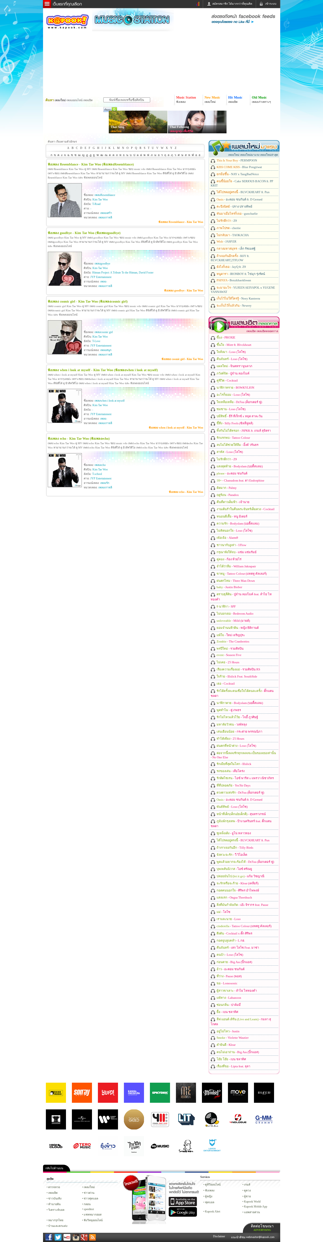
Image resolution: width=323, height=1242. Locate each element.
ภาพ (78, 1172)
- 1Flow (231, 545)
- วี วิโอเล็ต (231, 854)
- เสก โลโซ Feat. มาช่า (237, 947)
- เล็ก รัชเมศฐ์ (235, 248)
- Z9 (226, 220)
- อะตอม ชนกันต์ (231, 473)
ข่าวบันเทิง (54, 1198)
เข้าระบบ (270, 3)
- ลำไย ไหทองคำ (236, 990)
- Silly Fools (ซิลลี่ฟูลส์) (234, 423)
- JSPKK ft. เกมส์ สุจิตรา (243, 430)
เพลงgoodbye (102, 263)
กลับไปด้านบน (54, 1168)
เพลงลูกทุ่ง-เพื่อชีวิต (181, 131)
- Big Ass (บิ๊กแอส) (234, 962)
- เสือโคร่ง (230, 771)
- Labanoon (228, 997)
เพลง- (103, 281)
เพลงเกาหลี (105, 217)
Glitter (267, 1172)
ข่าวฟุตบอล (91, 1198)
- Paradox (227, 495)
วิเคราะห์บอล (56, 1210)
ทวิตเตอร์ (149, 1172)
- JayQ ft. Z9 (231, 267)
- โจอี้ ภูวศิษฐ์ (237, 717)
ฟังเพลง (209, 1190)
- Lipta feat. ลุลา (233, 1066)
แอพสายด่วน (252, 1212)
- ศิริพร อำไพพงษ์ (237, 890)
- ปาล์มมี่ (228, 1005)
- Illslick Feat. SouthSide (236, 676)
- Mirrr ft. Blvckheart (233, 345)
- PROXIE (225, 337)
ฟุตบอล (209, 1202)
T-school (97, 474)
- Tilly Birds (234, 847)
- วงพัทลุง (231, 724)
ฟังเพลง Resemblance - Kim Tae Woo (180, 222)
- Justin (228, 1031)
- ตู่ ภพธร (228, 710)
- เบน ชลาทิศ (227, 1012)
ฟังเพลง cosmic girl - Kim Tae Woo (182, 359)
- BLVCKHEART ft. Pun (243, 192)
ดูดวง (247, 1190)
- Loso (228, 919)
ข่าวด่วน (89, 1192)
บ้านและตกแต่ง (57, 1226)
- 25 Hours (227, 662)
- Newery (234, 305)
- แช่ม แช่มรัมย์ (236, 552)
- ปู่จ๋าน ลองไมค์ (232, 373)
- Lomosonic (226, 983)
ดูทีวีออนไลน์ (213, 1184)
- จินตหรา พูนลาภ (234, 366)
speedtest (89, 1209)
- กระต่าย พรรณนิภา (239, 731)
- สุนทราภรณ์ (241, 814)
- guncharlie (237, 213)
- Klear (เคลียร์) (237, 883)
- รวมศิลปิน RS (238, 669)
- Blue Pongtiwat (239, 167)
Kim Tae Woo (100, 199)
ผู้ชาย (247, 1196)
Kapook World (252, 1201)
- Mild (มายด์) (233, 620)
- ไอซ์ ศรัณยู (234, 869)
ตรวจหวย (54, 1187)
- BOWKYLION (235, 387)
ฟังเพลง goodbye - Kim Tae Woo (183, 290)
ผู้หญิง (208, 1196)
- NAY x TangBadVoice (237, 174)
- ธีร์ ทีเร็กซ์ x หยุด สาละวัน (239, 416)
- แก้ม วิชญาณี (240, 876)
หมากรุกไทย (244, 1172)
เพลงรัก (104, 483)
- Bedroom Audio (234, 613)
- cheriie (228, 228)
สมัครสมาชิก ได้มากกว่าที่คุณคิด (232, 3)
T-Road (96, 204)
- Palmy (226, 488)
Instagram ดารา (173, 1172)
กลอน (197, 1172)
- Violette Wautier (232, 1037)
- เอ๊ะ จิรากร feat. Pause (242, 905)
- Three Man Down (235, 580)
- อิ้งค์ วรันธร (237, 445)
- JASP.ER (226, 241)
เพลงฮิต (53, 1192)
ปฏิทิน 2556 (102, 1172)
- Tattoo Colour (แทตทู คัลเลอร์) (241, 573)
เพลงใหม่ (89, 1187)
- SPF (226, 606)
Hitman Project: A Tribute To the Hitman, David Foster (122, 272)
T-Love (96, 341)
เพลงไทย (116, 131)
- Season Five (228, 655)
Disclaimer (219, 1236)
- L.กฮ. (230, 940)
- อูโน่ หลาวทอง (233, 833)
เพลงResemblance (105, 195)
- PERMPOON (236, 160)
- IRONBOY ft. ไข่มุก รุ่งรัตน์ (240, 274)
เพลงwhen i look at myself (110, 400)
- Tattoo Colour (233, 437)
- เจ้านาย (232, 502)
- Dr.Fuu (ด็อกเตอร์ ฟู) (239, 402)
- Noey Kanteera (238, 298)
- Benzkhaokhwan (233, 280)
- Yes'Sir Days (233, 785)
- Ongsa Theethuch (234, 897)
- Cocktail (227, 380)
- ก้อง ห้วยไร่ (228, 559)
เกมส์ (247, 1184)
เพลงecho (100, 465)
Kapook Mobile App (255, 1206)
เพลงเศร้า (106, 213)
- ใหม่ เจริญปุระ (230, 635)
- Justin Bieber (229, 587)
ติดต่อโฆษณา (262, 1227)
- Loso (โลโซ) (231, 352)
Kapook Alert (212, 1211)
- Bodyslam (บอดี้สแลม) (239, 466)
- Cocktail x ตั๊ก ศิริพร (234, 933)
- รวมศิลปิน (230, 648)
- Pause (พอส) (229, 976)
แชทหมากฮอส (220, 1172)
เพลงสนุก (105, 350)
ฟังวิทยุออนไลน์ (93, 1220)
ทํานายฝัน (54, 1204)
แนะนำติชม (238, 1237)
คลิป (55, 1172)
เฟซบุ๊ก (126, 1172)
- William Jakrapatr (236, 566)
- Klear (226, 1045)
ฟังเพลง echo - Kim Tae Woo (186, 492)
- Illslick (233, 764)
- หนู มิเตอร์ (231, 516)
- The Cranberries (232, 641)
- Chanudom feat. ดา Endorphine (240, 480)
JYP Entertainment (100, 277)
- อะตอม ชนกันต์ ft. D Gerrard (239, 199)
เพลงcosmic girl (104, 332)
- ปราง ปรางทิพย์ (234, 206)
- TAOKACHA (232, 235)
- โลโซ (223, 912)
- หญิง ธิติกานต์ (237, 628)
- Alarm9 (227, 537)
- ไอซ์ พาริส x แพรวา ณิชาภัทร (245, 778)
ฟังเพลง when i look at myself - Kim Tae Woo (176, 427)
